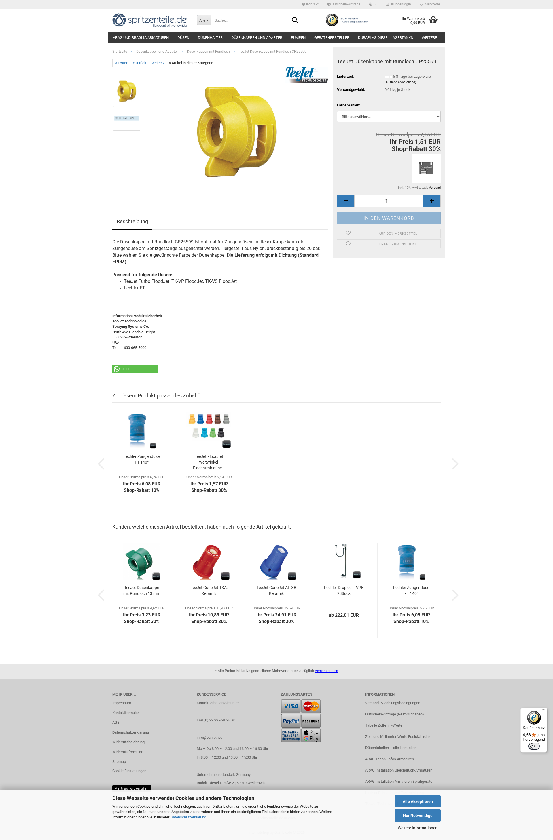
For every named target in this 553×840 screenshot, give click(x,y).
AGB (116, 722)
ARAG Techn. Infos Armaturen (389, 759)
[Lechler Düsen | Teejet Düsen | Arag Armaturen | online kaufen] (150, 20)
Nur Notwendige (418, 815)
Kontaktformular (125, 713)
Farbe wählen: (348, 105)
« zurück (139, 63)
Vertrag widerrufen (132, 788)
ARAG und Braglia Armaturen (141, 37)
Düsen (183, 37)
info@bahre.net (209, 737)
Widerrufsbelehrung (128, 742)
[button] (373, 4)
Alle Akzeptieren (418, 801)
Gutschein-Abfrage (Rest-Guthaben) (394, 714)
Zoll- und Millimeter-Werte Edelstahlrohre (398, 736)
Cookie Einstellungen (129, 771)
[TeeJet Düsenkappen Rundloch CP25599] (237, 132)
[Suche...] (294, 20)
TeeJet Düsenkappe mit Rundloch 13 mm (141, 590)
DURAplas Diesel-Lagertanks (385, 37)
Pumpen (298, 37)
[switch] (534, 746)
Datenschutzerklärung (188, 817)
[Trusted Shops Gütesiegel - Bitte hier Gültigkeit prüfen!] (347, 20)
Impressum (121, 703)
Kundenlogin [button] (400, 4)
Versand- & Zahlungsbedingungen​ (392, 703)
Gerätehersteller (331, 37)
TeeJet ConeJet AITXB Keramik (276, 590)
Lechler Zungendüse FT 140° (142, 459)
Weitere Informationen (418, 828)
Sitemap (119, 761)
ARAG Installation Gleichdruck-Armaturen (398, 770)
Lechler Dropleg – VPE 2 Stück (343, 590)
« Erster (121, 63)
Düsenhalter (210, 37)
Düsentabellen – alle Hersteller (390, 748)
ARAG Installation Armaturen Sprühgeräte (398, 781)
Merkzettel (432, 4)
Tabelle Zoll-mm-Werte (383, 725)
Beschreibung (132, 221)
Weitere (429, 37)
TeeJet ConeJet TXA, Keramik (209, 590)
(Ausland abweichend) (400, 82)
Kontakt (312, 4)
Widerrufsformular (127, 752)
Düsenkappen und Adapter (256, 37)
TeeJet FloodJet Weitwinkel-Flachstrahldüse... (209, 462)
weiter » (158, 63)
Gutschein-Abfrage (345, 4)
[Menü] (543, 711)
